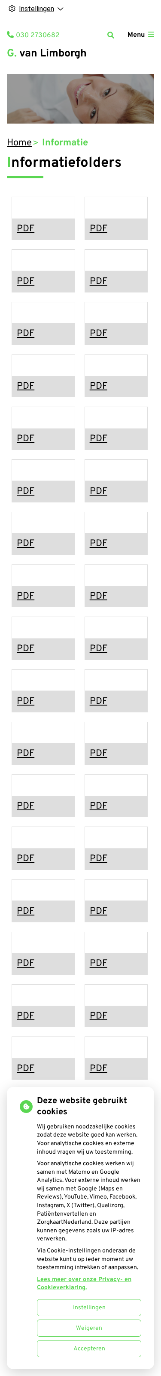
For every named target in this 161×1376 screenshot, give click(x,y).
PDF (25, 229)
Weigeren (89, 1328)
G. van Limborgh (47, 54)
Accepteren (89, 1348)
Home (19, 143)
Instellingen (89, 1307)
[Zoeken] (110, 35)
